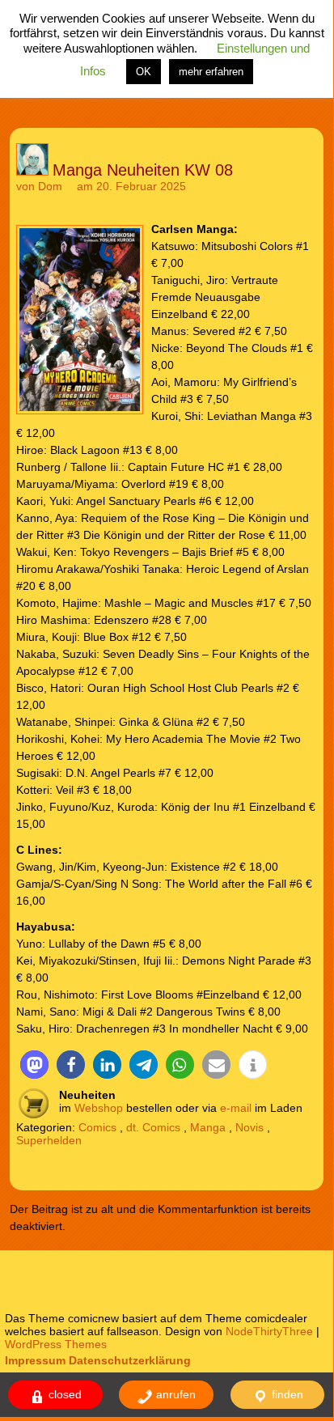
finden (285, 1394)
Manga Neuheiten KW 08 (143, 170)
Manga (208, 1127)
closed (63, 1394)
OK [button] (143, 72)
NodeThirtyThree (269, 1331)
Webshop (98, 1107)
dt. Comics (153, 1127)
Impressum (35, 1360)
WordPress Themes (56, 1344)
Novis (249, 1127)
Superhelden (49, 1140)
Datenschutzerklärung (130, 1360)
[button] (34, 1064)
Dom (50, 186)
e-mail (236, 1107)
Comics (97, 1127)
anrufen (174, 1394)
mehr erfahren (211, 72)
